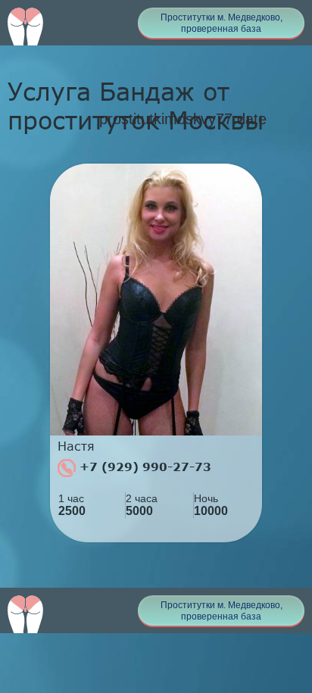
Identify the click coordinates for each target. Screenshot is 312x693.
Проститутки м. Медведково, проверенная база (221, 23)
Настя (76, 446)
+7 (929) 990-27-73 (143, 466)
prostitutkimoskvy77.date (183, 119)
